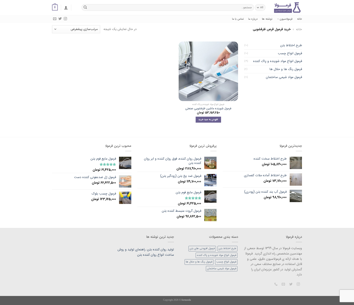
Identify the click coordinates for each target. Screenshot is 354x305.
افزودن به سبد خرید (208, 119)
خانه (299, 19)
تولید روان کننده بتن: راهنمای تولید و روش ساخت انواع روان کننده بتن (146, 252)
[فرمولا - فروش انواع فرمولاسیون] (287, 7)
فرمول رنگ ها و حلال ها (285, 69)
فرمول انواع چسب (290, 53)
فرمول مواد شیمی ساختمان (284, 77)
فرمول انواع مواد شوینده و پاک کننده (277, 61)
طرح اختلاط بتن (291, 45)
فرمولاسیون (286, 19)
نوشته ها (267, 19)
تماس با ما (238, 19)
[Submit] (85, 7)
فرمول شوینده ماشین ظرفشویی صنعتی (208, 109)
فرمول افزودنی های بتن (202, 248)
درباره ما (253, 19)
